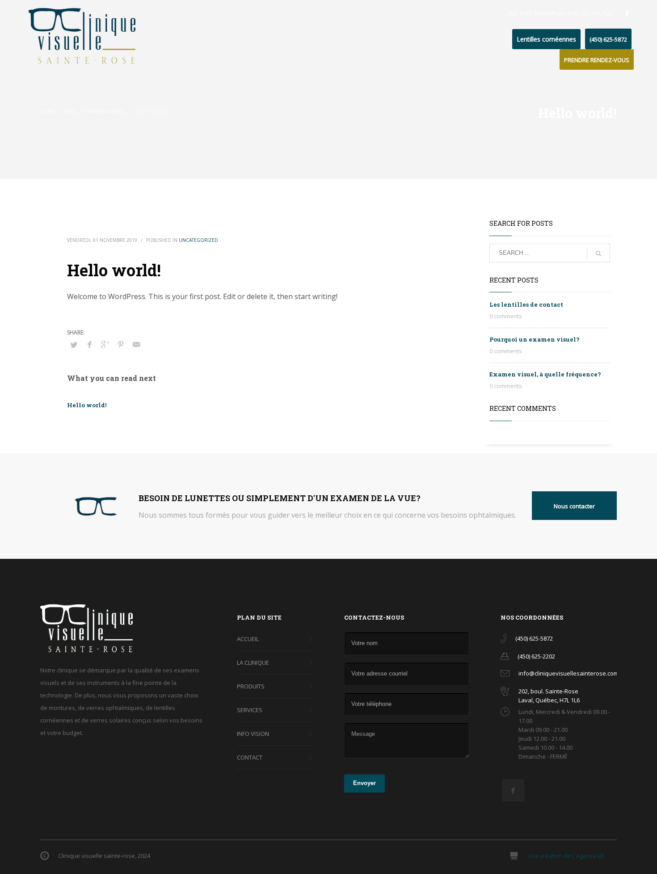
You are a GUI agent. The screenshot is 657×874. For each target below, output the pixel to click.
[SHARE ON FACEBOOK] (89, 344)
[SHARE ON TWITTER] (73, 344)
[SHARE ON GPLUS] (105, 344)
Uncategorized (198, 240)
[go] (598, 253)
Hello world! (86, 405)
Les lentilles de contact (526, 304)
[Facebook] (627, 13)
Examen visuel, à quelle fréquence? (545, 374)
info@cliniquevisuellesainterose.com (568, 673)
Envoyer (364, 783)
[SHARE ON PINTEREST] (120, 344)
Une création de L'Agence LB (565, 856)
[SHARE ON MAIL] (136, 344)
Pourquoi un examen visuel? (534, 339)
